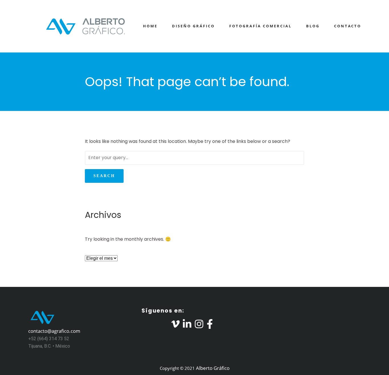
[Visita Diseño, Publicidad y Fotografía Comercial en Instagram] (199, 326)
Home (150, 26)
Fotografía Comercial (260, 26)
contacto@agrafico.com (54, 331)
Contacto (347, 26)
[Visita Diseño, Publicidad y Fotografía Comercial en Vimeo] (175, 326)
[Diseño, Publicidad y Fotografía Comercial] (78, 26)
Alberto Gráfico (213, 368)
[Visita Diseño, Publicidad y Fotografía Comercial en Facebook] (210, 326)
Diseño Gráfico (193, 26)
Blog (313, 26)
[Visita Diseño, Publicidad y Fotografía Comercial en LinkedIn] (187, 326)
